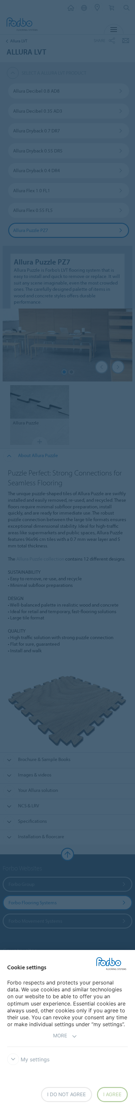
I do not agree (66, 1094)
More (60, 1035)
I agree (112, 1094)
